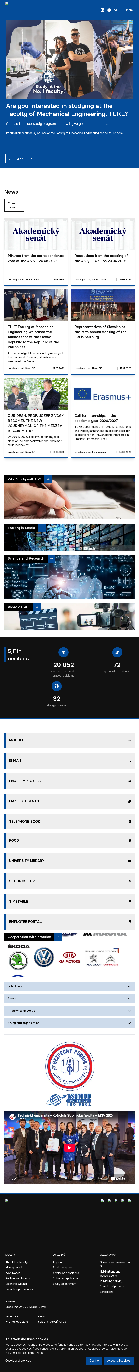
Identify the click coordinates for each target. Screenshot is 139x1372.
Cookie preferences (18, 1360)
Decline (94, 1360)
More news (11, 205)
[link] (14, 10)
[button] (109, 10)
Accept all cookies (118, 1360)
